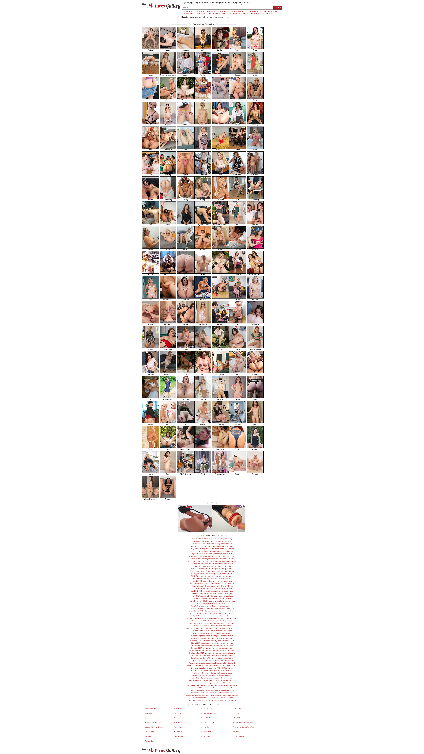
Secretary (220, 200)
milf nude (263, 11)
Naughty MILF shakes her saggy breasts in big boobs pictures (212, 678)
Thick (203, 150)
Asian (150, 225)
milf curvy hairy (233, 13)
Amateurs (167, 374)
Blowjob (150, 324)
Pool (202, 374)
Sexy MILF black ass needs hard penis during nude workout (212, 660)
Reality (202, 200)
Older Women (209, 722)
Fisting (150, 399)
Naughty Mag (208, 732)
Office (238, 150)
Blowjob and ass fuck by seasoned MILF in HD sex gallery (212, 668)
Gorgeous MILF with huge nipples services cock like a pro (212, 675)
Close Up (185, 299)
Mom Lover (178, 732)
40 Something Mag (151, 709)
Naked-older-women (150, 499)
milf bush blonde (220, 13)
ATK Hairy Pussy (180, 722)
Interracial (167, 274)
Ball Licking (203, 349)
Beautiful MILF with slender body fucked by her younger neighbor (212, 680)
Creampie (220, 125)
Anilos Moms (237, 709)
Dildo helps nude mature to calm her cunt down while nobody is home (212, 685)
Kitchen (202, 249)
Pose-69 (203, 299)
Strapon (168, 100)
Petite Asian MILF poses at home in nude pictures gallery (212, 541)
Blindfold (220, 399)
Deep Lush (149, 718)
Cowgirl (237, 474)
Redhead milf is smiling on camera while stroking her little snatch (212, 663)
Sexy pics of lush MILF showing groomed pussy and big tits (212, 698)
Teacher (185, 75)
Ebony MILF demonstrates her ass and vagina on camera (212, 643)
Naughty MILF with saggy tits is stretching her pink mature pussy (212, 556)
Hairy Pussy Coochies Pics (155, 722)
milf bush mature (267, 13)
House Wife (168, 349)
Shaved (255, 424)
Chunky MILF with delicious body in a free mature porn (212, 581)
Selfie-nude (220, 150)
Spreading (255, 200)
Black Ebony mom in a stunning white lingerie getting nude (212, 576)
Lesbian (237, 299)
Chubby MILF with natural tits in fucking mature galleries (212, 544)
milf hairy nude (253, 11)
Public (168, 449)
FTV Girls (207, 718)
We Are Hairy (149, 741)
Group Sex (255, 175)
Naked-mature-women (220, 225)
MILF (185, 125)
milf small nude (199, 11)
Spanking (220, 424)
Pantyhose (203, 399)
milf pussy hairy (188, 13)
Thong (255, 399)
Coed (203, 474)
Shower (150, 249)
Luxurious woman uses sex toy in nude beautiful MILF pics (212, 646)
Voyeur (167, 424)
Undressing (168, 200)
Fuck (150, 175)
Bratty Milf (236, 713)
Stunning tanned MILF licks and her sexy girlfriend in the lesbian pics (212, 611)
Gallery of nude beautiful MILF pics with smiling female (212, 593)
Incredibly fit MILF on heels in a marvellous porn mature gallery (212, 591)
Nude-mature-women (168, 75)
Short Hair (150, 125)
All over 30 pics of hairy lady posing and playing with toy (212, 539)
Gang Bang (220, 449)
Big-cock (203, 75)
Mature (185, 324)
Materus (161, 750)
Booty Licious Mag (210, 713)
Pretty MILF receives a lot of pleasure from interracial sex (212, 596)
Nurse (237, 125)
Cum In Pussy (185, 449)
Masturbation (237, 175)
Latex (168, 50)
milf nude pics (242, 11)
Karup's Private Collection (154, 727)
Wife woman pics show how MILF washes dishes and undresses (212, 651)
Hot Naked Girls (255, 274)
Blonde (202, 424)
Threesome (203, 175)
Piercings (255, 299)
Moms (150, 349)
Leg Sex (207, 727)
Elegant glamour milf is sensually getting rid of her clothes (212, 586)
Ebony (185, 374)
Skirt (237, 200)
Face (168, 249)
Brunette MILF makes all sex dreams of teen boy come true (212, 606)
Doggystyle (255, 125)
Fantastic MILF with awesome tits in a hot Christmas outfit (212, 648)
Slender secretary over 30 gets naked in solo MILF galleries (212, 683)
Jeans (150, 150)
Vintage (202, 100)
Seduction (220, 324)
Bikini (150, 299)
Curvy (220, 299)
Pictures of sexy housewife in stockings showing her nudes (212, 656)
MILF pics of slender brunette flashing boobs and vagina (212, 673)
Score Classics (238, 736)
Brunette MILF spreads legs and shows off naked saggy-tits (212, 546)
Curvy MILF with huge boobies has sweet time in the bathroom (212, 549)
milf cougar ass (244, 13)
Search (278, 8)
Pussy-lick (220, 374)
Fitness (237, 374)
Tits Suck (237, 424)
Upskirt (185, 424)
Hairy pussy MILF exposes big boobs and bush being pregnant (212, 623)
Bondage (220, 50)
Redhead (185, 399)
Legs (237, 324)
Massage (185, 50)
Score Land (178, 727)
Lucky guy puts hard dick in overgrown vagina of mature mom (212, 608)
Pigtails (150, 50)
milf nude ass (222, 11)
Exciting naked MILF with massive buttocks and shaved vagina (212, 653)
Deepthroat (168, 150)
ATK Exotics (178, 718)
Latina (238, 349)
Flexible (150, 75)
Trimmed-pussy (255, 349)
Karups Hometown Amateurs (243, 722)
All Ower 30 (208, 736)
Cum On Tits (167, 399)
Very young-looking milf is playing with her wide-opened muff (212, 690)
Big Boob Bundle (180, 713)
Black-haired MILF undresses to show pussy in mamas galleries (212, 688)
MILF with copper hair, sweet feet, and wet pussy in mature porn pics (212, 665)
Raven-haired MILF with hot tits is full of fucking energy (212, 621)
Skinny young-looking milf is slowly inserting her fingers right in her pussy (212, 618)
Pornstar (255, 474)
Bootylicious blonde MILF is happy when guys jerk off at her (212, 658)
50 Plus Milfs (178, 709)
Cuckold (238, 249)
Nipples (185, 175)
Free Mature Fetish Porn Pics (243, 727)
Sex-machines (220, 474)
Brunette (168, 499)
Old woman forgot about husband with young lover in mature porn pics (212, 561)
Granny (185, 349)
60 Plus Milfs (208, 709)
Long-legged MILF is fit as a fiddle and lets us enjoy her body (212, 583)
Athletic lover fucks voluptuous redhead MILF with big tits (212, 631)
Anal (202, 449)
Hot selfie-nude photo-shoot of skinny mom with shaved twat (212, 641)
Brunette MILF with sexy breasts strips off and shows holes (212, 693)
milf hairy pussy (200, 13)
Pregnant (168, 125)
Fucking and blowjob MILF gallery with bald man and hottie (212, 573)
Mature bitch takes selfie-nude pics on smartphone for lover (212, 564)
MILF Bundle (149, 732)
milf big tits (210, 13)
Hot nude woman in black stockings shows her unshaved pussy (212, 601)
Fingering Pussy (203, 225)
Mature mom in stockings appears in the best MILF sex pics (212, 559)
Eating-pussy (168, 299)
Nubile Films (178, 736)
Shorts (220, 249)
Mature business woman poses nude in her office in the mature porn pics (212, 695)
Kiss (185, 150)
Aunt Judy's (149, 713)
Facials (185, 249)
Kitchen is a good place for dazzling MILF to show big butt (212, 636)
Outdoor (255, 449)
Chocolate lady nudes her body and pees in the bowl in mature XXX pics (212, 628)
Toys (237, 225)
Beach (150, 274)
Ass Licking (255, 324)
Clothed (185, 225)
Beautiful (238, 274)
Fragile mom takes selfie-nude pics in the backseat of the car (212, 571)
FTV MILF (236, 718)
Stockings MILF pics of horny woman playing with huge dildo (212, 588)
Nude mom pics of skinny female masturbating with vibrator (212, 578)
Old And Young (185, 474)
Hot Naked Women (238, 100)
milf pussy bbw (255, 13)
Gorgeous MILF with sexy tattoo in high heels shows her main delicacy (212, 700)
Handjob (255, 225)
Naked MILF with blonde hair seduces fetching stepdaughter (212, 638)
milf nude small (211, 11)
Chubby (185, 200)
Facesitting (203, 324)
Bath (167, 474)
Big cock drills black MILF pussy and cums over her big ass (212, 551)
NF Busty (236, 732)
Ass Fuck (255, 249)
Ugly (202, 50)
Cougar (255, 374)
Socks (220, 100)
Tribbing (168, 175)
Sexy (255, 100)
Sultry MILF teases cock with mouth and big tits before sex (212, 616)
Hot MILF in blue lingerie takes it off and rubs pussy (212, 603)
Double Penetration (185, 100)
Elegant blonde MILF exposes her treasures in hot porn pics (212, 554)
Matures (161, 6)
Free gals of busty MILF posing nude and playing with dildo (212, 670)
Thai (150, 100)
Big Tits (220, 274)
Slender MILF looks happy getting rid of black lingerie (212, 598)
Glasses (238, 75)
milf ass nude (232, 11)
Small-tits (202, 125)
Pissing (237, 50)
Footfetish (167, 324)
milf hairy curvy (273, 11)
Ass (185, 274)
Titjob (220, 175)
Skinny (237, 399)
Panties (237, 449)
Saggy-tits (150, 374)
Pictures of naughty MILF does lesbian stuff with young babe (212, 613)
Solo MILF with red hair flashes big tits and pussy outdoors (212, 569)
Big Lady (220, 349)
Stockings (150, 424)
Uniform (150, 200)
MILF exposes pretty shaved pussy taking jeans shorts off (212, 566)
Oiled (255, 50)
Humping (255, 75)
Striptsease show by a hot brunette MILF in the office (212, 626)
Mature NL (148, 736)
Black (168, 225)
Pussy (150, 449)
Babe (255, 150)
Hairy (203, 274)
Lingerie (150, 474)
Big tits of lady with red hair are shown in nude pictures (212, 633)
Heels (220, 75)
